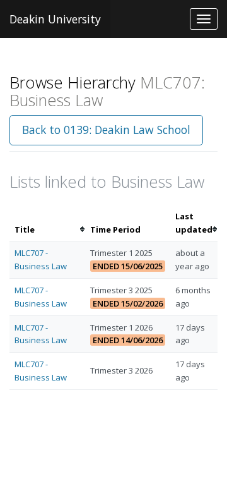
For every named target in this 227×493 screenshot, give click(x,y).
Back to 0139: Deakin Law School (106, 129)
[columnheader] (47, 223)
